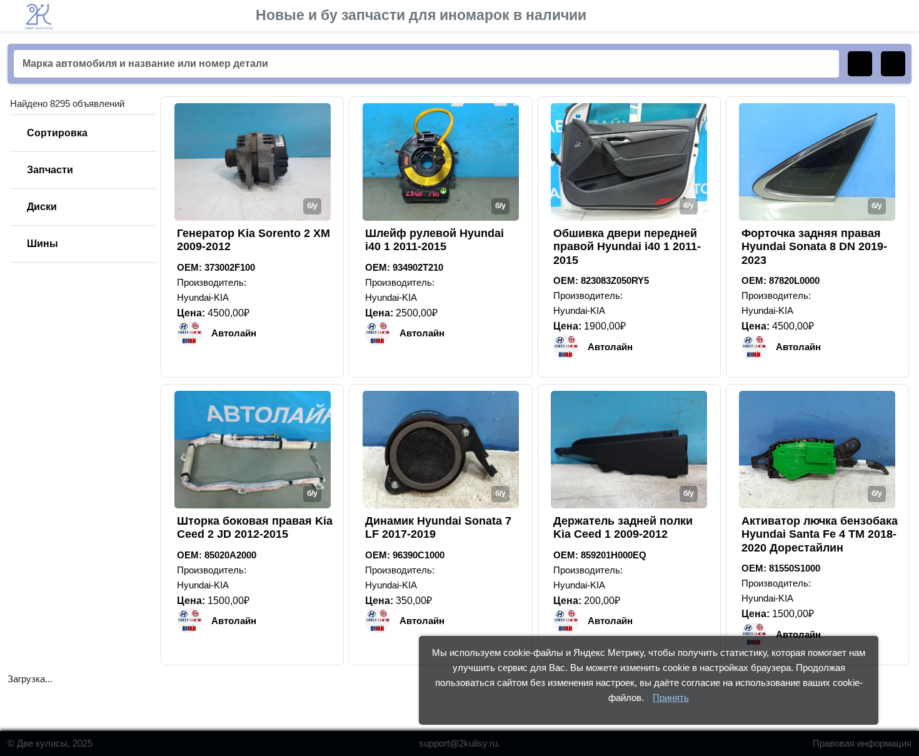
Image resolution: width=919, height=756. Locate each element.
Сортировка (57, 133)
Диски (42, 206)
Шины (42, 243)
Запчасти (50, 169)
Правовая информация (862, 743)
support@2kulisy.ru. (459, 743)
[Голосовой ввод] (893, 63)
